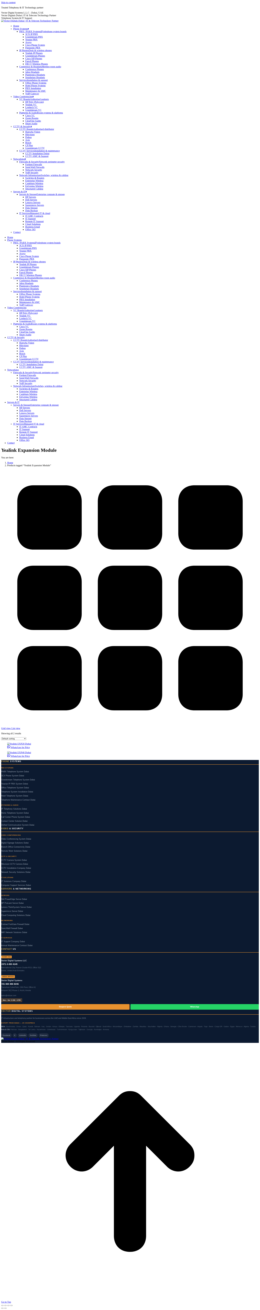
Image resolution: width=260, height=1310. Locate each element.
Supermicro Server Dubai (12, 911)
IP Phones (35, 50)
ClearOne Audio (33, 121)
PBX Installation (33, 88)
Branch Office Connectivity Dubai (15, 847)
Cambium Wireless (34, 183)
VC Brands (34, 99)
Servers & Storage (42, 194)
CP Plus (29, 145)
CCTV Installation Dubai (37, 153)
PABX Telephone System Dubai (15, 772)
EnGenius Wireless (34, 186)
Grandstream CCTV (35, 148)
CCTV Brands (36, 129)
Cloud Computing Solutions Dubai (15, 915)
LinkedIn (22, 1035)
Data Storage (31, 208)
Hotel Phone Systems (35, 85)
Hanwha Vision (32, 132)
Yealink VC (31, 104)
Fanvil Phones (32, 61)
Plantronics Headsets (35, 74)
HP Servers (30, 197)
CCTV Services (39, 150)
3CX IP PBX (31, 34)
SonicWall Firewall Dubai (12, 928)
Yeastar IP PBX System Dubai (14, 784)
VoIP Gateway (32, 93)
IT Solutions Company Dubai (13, 881)
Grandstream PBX (34, 37)
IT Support (30, 218)
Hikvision (30, 134)
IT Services (34, 213)
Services (33, 80)
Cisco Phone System (35, 45)
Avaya (28, 42)
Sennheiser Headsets (35, 77)
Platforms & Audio (41, 112)
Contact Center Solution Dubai (14, 821)
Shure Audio (31, 123)
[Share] (5, 1305)
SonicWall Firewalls (34, 167)
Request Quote (65, 1007)
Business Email (32, 227)
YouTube (33, 1035)
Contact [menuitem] (17, 232)
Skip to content (8, 2)
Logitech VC (31, 107)
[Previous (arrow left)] (2, 1308)
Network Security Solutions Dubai (15, 872)
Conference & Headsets (40, 66)
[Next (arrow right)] (5, 1308)
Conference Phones (34, 69)
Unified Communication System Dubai (17, 825)
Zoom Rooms (31, 118)
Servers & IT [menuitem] (20, 191)
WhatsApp (194, 1007)
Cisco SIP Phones (33, 58)
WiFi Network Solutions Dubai (14, 932)
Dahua (28, 137)
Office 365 (30, 229)
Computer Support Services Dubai (16, 885)
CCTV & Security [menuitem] (22, 126)
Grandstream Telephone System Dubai (18, 780)
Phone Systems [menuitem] (21, 28)
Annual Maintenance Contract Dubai (16, 945)
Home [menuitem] (16, 26)
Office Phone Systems (35, 83)
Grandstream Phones (35, 56)
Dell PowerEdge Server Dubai (14, 899)
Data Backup (31, 210)
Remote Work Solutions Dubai (14, 851)
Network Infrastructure (43, 175)
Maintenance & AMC (35, 91)
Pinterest (43, 1035)
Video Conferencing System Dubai (16, 839)
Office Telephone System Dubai (15, 788)
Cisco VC (30, 115)
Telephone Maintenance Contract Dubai (18, 800)
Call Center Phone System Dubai (15, 817)
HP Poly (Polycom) (34, 102)
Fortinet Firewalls (33, 164)
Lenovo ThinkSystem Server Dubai (16, 907)
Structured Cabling (34, 189)
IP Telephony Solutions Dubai (14, 809)
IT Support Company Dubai (13, 942)
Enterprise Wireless (34, 180)
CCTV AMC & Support (36, 156)
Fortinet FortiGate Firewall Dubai (15, 924)
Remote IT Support (34, 221)
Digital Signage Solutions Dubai (15, 843)
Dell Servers (31, 199)
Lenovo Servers (32, 202)
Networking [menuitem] (19, 159)
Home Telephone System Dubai (15, 813)
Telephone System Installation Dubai (17, 792)
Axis (27, 140)
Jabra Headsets (32, 72)
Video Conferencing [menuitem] (23, 96)
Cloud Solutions (33, 224)
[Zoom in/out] (11, 1305)
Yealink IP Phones (34, 53)
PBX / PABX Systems (43, 31)
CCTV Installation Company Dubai (16, 868)
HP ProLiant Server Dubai (12, 903)
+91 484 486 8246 (10, 984)
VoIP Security (31, 172)
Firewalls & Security (42, 161)
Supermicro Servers (34, 205)
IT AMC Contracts (34, 216)
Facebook (6, 1035)
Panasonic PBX (32, 47)
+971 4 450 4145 (9, 964)
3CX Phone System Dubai (12, 776)
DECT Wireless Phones (36, 64)
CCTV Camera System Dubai (14, 860)
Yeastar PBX (31, 39)
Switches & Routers (34, 178)
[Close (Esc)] (2, 1305)
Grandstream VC (33, 110)
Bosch (28, 142)
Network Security (33, 170)
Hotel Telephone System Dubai (14, 796)
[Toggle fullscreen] (8, 1305)
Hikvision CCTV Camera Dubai (14, 864)
